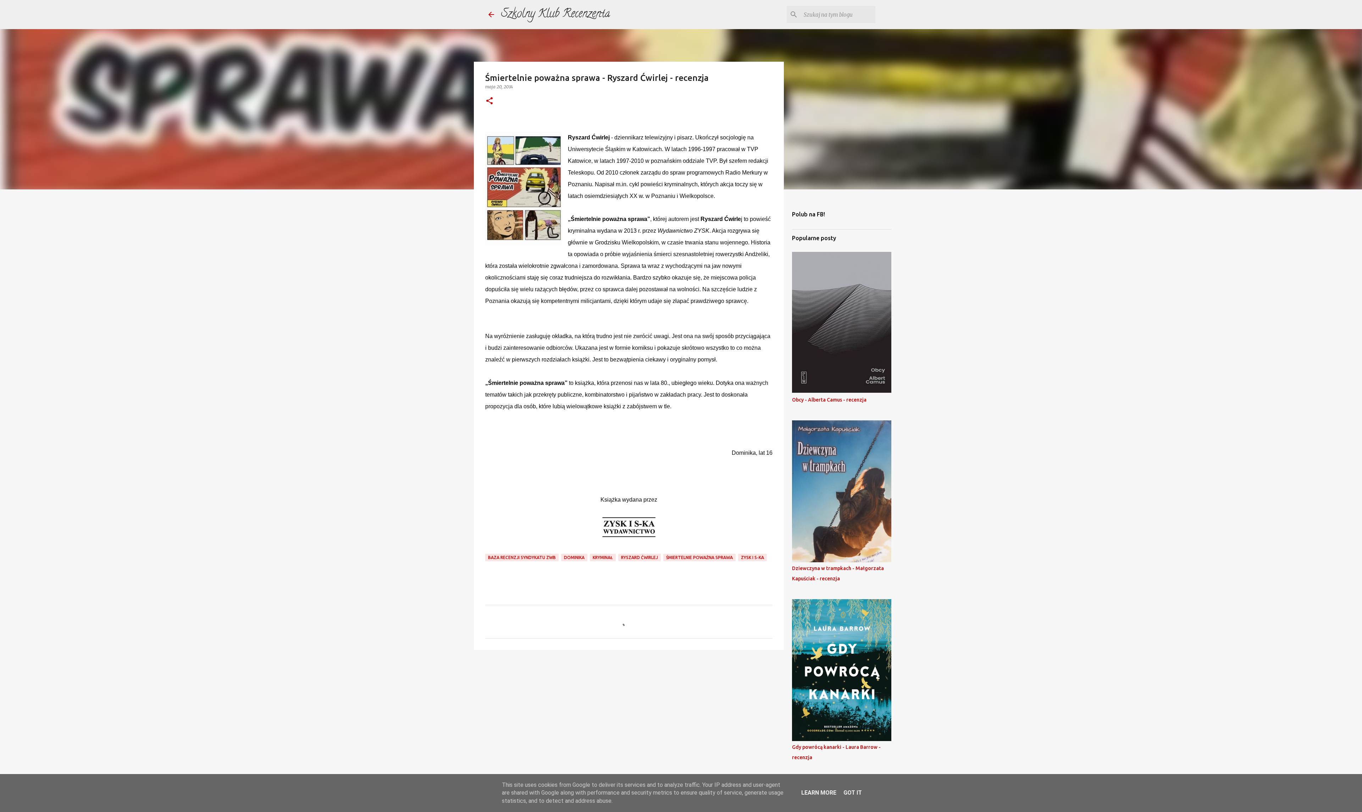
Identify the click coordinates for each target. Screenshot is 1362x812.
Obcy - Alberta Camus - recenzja (829, 400)
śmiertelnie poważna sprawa (699, 557)
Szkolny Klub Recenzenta (555, 14)
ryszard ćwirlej (639, 557)
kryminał (603, 557)
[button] (489, 101)
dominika (574, 557)
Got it (852, 792)
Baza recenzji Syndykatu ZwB (522, 557)
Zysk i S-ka (752, 557)
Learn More (818, 792)
